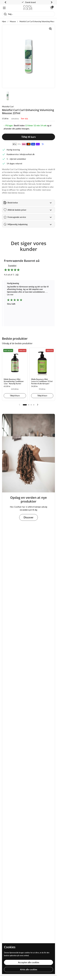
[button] (51, 8)
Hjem (4, 21)
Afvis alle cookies (28, 969)
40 (17, 274)
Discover (28, 517)
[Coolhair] (28, 8)
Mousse (13, 21)
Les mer (10, 294)
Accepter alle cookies (28, 962)
